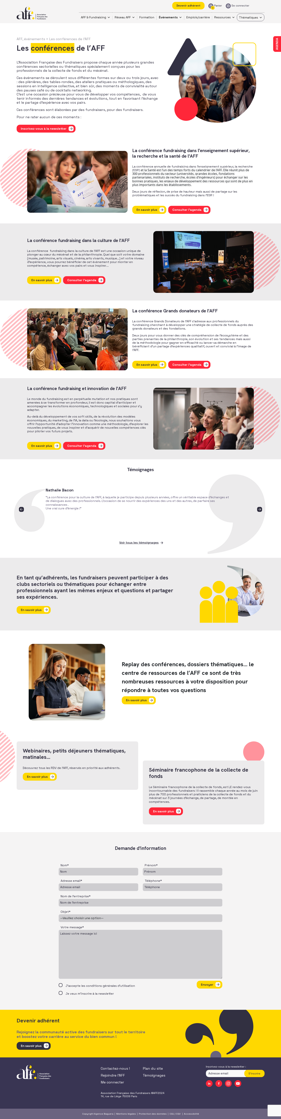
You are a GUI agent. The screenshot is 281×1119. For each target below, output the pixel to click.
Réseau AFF (123, 17)
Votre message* (72, 927)
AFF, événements (31, 39)
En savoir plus (146, 210)
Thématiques (248, 17)
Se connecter (240, 5)
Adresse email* (71, 880)
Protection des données (153, 1113)
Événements (168, 17)
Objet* (66, 911)
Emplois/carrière (198, 17)
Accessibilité (191, 1113)
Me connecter (112, 1082)
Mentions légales (126, 1113)
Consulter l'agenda (186, 210)
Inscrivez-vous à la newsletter (44, 129)
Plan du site (153, 1068)
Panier (218, 5)
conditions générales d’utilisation (110, 986)
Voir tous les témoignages (139, 543)
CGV (178, 1113)
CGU (172, 1113)
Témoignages (154, 1075)
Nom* (65, 865)
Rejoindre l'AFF (113, 1075)
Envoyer (207, 985)
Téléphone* (153, 880)
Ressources (222, 17)
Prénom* (151, 865)
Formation (146, 17)
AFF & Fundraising (93, 17)
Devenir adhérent (188, 5)
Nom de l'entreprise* (76, 896)
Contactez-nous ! (115, 1068)
